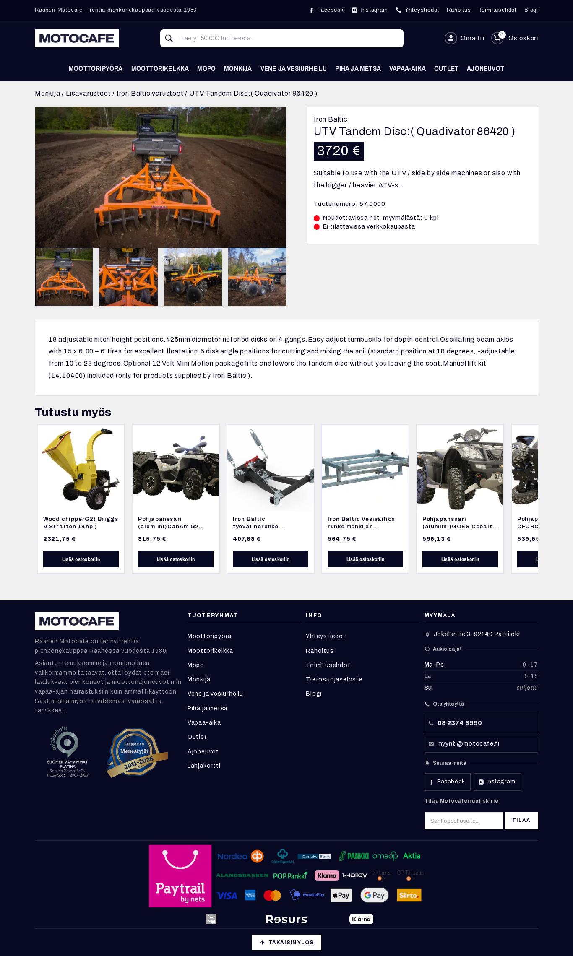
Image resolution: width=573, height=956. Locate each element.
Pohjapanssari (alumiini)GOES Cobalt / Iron (459, 526)
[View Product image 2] (128, 277)
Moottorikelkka (160, 68)
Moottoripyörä (96, 68)
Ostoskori (523, 38)
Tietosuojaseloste (334, 679)
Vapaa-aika (407, 68)
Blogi (314, 694)
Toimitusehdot (328, 665)
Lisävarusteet (88, 93)
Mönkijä (238, 68)
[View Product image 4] (257, 277)
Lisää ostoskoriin (81, 559)
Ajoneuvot (485, 68)
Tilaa (521, 820)
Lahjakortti (204, 766)
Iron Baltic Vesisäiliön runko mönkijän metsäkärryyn (361, 526)
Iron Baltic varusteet (150, 93)
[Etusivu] (77, 38)
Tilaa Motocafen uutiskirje (462, 801)
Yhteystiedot (326, 636)
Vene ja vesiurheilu (293, 68)
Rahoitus (319, 651)
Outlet (446, 68)
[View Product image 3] (193, 277)
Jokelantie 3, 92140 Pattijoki (477, 634)
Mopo (206, 68)
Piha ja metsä (358, 68)
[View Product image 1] (64, 277)
